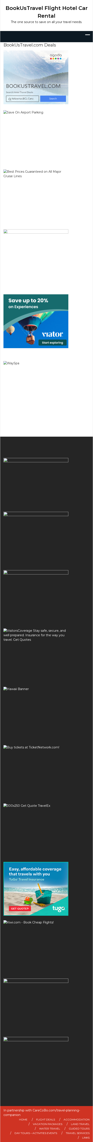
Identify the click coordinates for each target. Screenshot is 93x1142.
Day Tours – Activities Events (35, 1133)
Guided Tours (79, 1128)
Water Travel (49, 1128)
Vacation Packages (47, 1124)
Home (23, 1119)
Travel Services (78, 1133)
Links (86, 1137)
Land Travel (80, 1124)
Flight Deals (45, 1119)
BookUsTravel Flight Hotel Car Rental (47, 12)
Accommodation (77, 1119)
